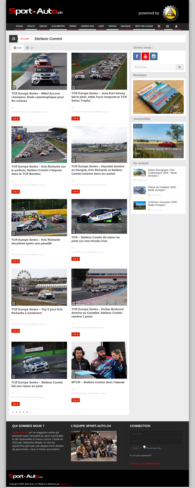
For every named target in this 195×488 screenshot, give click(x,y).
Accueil (25, 38)
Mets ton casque (144, 26)
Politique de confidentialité (145, 463)
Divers (72, 26)
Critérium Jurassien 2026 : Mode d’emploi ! (163, 203)
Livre (101, 26)
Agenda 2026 (87, 26)
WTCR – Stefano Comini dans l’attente (98, 382)
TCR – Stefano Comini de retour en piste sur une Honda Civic (95, 239)
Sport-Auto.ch (20, 432)
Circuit (43, 26)
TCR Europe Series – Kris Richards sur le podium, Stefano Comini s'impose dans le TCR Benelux (38, 170)
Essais (19, 26)
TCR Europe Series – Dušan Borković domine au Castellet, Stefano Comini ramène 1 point (97, 313)
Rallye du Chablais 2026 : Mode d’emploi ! (162, 189)
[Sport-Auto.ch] (35, 11)
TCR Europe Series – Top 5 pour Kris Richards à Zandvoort (37, 311)
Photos (112, 26)
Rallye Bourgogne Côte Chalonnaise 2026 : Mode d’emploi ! (162, 173)
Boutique (126, 26)
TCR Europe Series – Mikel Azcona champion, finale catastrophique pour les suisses (37, 97)
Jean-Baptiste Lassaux (38, 112)
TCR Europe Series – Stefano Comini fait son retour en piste (37, 384)
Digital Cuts (65, 484)
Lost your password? (141, 455)
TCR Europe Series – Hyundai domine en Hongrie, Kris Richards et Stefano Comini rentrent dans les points (97, 170)
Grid (18, 47)
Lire (15, 118)
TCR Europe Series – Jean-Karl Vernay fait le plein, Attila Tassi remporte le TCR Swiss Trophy (99, 97)
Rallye (31, 26)
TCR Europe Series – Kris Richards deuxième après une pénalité (35, 241)
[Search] (180, 67)
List (32, 47)
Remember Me (153, 448)
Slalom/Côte (58, 26)
